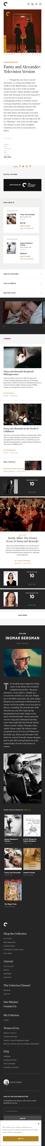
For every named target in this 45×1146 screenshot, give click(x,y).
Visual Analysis (9, 471)
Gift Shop (8, 953)
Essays (6, 396)
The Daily (8, 977)
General (7, 1056)
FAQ (6, 1051)
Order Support (10, 1060)
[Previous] (3, 311)
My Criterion (11, 1015)
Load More (22, 615)
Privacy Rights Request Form (16, 1040)
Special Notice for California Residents (21, 1044)
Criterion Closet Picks (13, 950)
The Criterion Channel (17, 985)
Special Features (11, 274)
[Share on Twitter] (23, 166)
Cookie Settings (10, 1037)
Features (18, 563)
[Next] (41, 311)
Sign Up (7, 994)
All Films (8, 938)
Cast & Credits (10, 283)
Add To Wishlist (27, 228)
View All (27, 810)
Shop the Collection (15, 933)
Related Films (10, 293)
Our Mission (11, 1002)
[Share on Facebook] (20, 166)
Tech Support (9, 1064)
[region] (20, 1133)
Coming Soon (9, 946)
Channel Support (11, 1067)
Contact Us (10, 1006)
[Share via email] (27, 166)
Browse (7, 990)
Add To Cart (25, 226)
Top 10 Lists (9, 966)
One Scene (22, 535)
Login (6, 1020)
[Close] (38, 1123)
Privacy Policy (10, 1033)
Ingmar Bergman (11, 62)
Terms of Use (11, 1028)
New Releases (9, 942)
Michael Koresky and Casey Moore (18, 468)
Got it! (21, 1139)
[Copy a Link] (30, 166)
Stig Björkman (11, 450)
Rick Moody (10, 393)
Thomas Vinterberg (23, 560)
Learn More (17, 1132)
